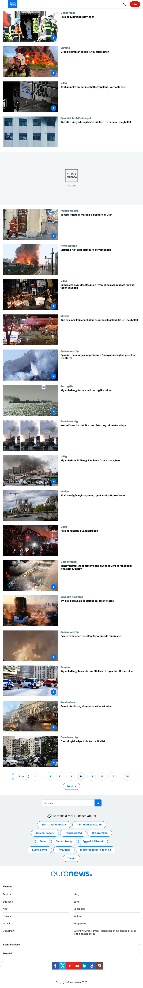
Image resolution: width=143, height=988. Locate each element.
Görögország (69, 561)
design (65, 491)
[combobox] (71, 802)
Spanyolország (70, 351)
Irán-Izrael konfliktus (54, 824)
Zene (43, 841)
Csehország (68, 12)
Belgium (65, 667)
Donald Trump (64, 841)
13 (70, 776)
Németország (69, 245)
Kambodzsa (68, 702)
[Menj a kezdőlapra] (12, 4)
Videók (7, 923)
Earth (77, 901)
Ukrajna (65, 47)
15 (91, 776)
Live (135, 4)
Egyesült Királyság (72, 596)
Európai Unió (40, 849)
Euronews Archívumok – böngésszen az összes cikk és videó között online (105, 932)
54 (127, 776)
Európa (7, 894)
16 (102, 776)
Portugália (67, 386)
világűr (71, 857)
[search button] (98, 802)
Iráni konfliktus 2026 (89, 824)
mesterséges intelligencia (95, 849)
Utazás (7, 916)
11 (49, 776)
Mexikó (65, 315)
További (7, 953)
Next (70, 785)
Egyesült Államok (93, 841)
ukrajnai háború (44, 832)
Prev (21, 776)
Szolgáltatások (11, 944)
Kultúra (78, 916)
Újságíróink (9, 930)
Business (8, 901)
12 (60, 776)
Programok (80, 923)
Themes (7, 886)
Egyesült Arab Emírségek (76, 118)
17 (112, 776)
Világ (64, 82)
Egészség (79, 908)
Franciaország (69, 210)
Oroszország (100, 832)
